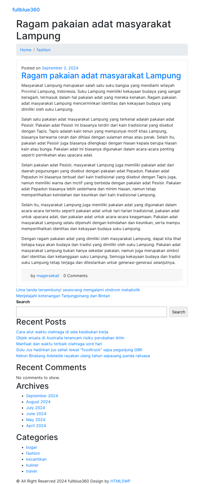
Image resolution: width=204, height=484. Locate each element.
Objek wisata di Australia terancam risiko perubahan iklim (70, 337)
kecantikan (36, 459)
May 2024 (35, 419)
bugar (31, 447)
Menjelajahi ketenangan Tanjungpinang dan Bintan (63, 295)
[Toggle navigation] (188, 9)
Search (23, 301)
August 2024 (38, 401)
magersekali (48, 275)
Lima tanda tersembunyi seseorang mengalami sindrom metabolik (78, 289)
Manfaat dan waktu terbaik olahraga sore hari (59, 343)
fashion (33, 453)
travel (31, 471)
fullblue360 (26, 10)
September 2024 (42, 395)
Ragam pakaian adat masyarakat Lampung (101, 75)
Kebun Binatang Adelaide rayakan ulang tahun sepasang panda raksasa (83, 355)
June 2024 (36, 413)
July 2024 (35, 407)
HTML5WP (120, 481)
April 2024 (36, 425)
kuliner (32, 465)
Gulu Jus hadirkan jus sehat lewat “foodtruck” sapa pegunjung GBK (79, 349)
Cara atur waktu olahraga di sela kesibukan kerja (62, 331)
